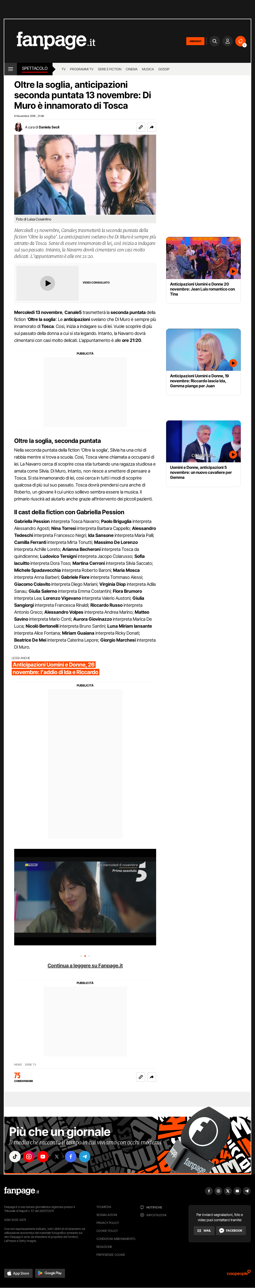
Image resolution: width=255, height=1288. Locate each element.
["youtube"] (43, 1156)
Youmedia (103, 1207)
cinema (131, 69)
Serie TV (30, 1064)
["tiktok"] (15, 1156)
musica (148, 69)
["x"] (57, 1156)
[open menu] (10, 69)
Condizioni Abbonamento (115, 1239)
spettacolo (35, 68)
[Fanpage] (21, 1191)
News (18, 1064)
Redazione (104, 1247)
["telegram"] (84, 1156)
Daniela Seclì (49, 127)
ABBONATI (195, 41)
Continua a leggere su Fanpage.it (85, 966)
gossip (164, 69)
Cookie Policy (107, 1231)
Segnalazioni (106, 1215)
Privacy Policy (107, 1223)
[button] (151, 127)
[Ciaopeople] (239, 1274)
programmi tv (81, 69)
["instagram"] (29, 1156)
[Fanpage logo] (49, 41)
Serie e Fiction (109, 69)
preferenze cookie (110, 1255)
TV (63, 69)
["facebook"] (70, 1156)
